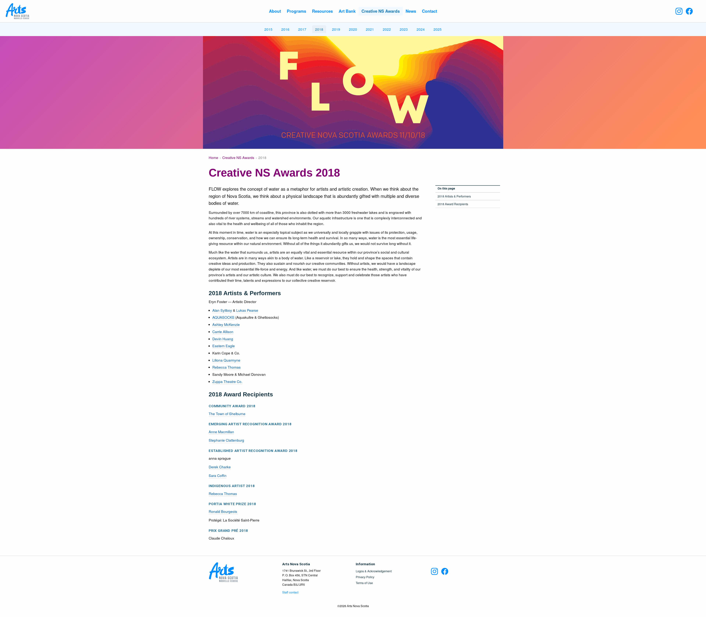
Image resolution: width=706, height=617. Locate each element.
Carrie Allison (222, 331)
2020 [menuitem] (353, 29)
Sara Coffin (218, 475)
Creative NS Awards (238, 157)
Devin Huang (222, 338)
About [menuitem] (275, 11)
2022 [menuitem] (387, 29)
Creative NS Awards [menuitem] (380, 11)
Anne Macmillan (221, 431)
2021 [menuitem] (370, 29)
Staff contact (290, 592)
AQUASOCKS (223, 317)
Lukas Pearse (247, 310)
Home (213, 157)
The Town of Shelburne (227, 413)
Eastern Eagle (223, 345)
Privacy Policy (365, 577)
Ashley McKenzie (226, 324)
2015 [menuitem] (268, 29)
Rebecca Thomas (226, 367)
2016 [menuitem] (285, 29)
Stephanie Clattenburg (226, 440)
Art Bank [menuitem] (347, 11)
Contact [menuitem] (429, 11)
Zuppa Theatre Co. (227, 381)
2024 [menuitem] (421, 29)
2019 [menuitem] (336, 29)
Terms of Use (364, 582)
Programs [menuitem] (296, 11)
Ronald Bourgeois (223, 511)
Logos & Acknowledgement (374, 571)
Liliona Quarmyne (226, 360)
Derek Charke (220, 466)
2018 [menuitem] (319, 29)
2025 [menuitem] (438, 29)
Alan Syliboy (222, 310)
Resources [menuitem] (322, 11)
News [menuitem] (411, 11)
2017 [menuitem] (302, 29)
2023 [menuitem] (404, 29)
